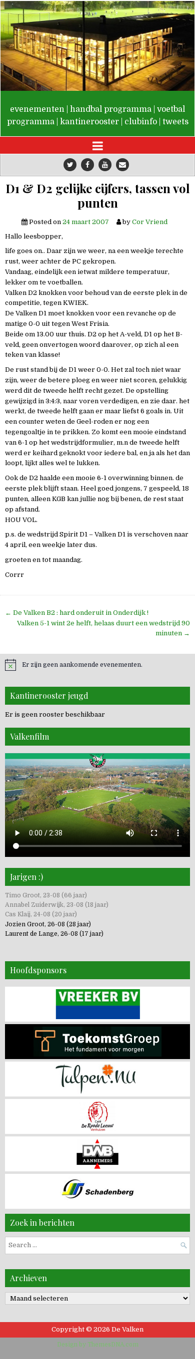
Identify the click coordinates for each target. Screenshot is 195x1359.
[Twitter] (70, 164)
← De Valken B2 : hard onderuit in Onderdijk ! (76, 612)
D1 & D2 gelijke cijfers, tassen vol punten (98, 195)
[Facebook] (87, 164)
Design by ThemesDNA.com (97, 1344)
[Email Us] (122, 164)
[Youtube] (105, 164)
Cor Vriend (150, 222)
